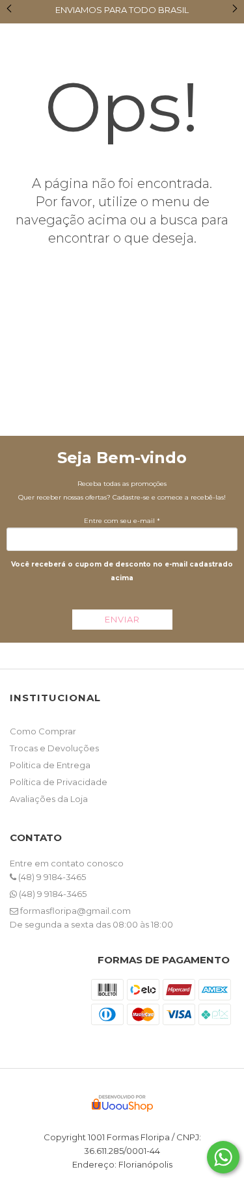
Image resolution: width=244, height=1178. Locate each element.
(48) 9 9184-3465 (51, 877)
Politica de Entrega (50, 765)
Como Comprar (43, 731)
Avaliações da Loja (49, 799)
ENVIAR (122, 619)
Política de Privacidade (58, 782)
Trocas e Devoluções (54, 748)
